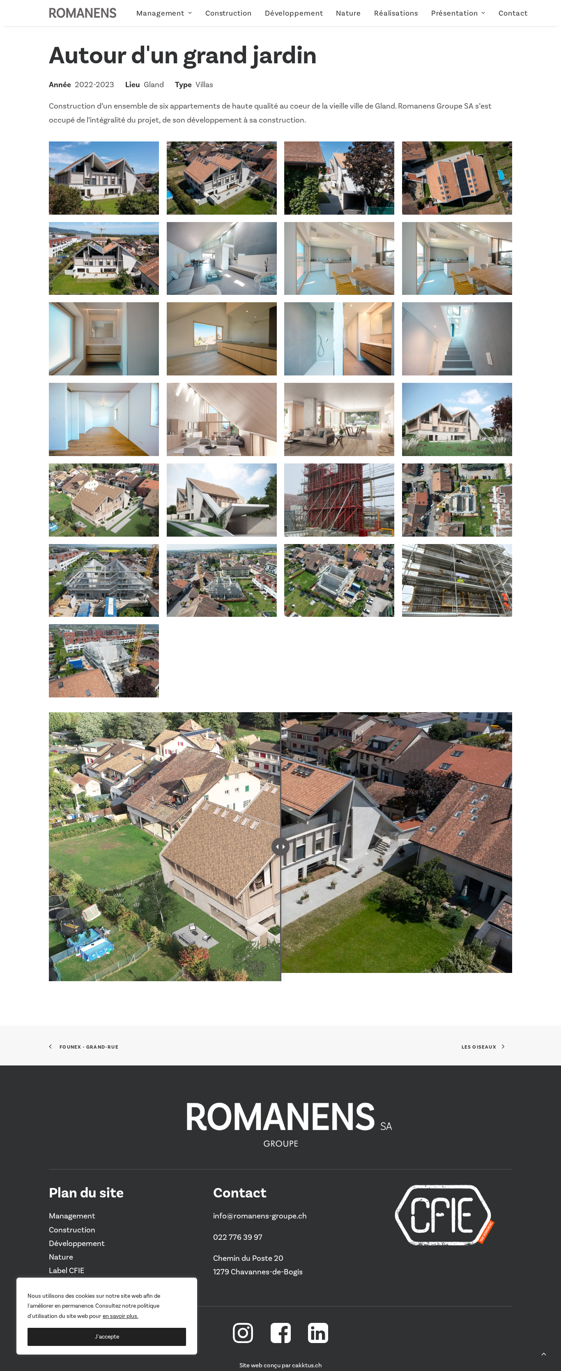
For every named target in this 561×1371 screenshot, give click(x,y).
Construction (228, 13)
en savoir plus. (120, 1316)
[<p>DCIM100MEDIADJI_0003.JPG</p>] (104, 500)
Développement (294, 13)
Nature (348, 13)
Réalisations (396, 13)
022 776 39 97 (237, 1237)
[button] (243, 1340)
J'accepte (107, 1336)
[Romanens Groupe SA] (82, 13)
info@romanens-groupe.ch (260, 1215)
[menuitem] (167, 13)
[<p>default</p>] (457, 500)
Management (160, 13)
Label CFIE (66, 1270)
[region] (106, 1316)
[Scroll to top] (544, 1352)
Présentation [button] (454, 13)
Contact (513, 13)
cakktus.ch (307, 1365)
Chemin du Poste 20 (248, 1258)
